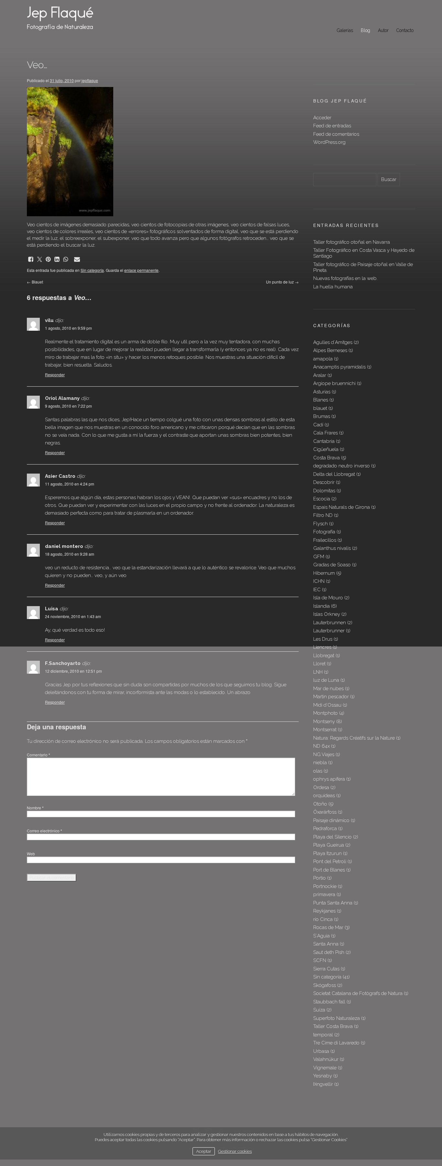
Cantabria (324, 441)
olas (317, 771)
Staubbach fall (329, 1002)
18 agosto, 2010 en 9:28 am (69, 554)
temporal (323, 1035)
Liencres (322, 647)
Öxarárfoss (325, 812)
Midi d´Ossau (327, 705)
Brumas (321, 416)
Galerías (345, 30)
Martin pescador (331, 697)
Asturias (321, 392)
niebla (320, 762)
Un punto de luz (282, 281)
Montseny (324, 721)
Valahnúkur (325, 1059)
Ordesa (321, 787)
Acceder (322, 118)
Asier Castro (60, 476)
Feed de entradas (332, 126)
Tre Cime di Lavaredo (336, 1043)
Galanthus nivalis (332, 548)
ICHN (319, 581)
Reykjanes (324, 911)
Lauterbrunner (329, 631)
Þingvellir (323, 1084)
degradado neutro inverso (341, 466)
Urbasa (321, 1051)
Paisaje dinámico (331, 820)
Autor (383, 30)
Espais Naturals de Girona (341, 507)
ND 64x (321, 746)
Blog (365, 30)
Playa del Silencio (332, 837)
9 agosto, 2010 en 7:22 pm (68, 406)
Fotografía (324, 532)
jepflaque (90, 80)
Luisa (51, 609)
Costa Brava (326, 458)
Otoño (320, 804)
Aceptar (203, 1151)
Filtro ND (323, 515)
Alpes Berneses (330, 350)
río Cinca (323, 919)
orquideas (324, 795)
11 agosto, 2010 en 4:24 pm (69, 484)
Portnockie (325, 886)
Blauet (35, 281)
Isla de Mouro (328, 598)
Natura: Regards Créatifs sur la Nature (354, 738)
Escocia (321, 499)
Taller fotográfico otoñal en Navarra (351, 242)
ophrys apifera (329, 779)
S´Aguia (321, 936)
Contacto (405, 30)
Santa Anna (325, 944)
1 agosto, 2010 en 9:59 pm (68, 328)
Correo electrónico (44, 830)
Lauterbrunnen (329, 623)
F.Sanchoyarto (63, 663)
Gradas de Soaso (332, 565)
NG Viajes (323, 754)
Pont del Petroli (329, 861)
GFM (318, 557)
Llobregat (323, 655)
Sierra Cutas (326, 969)
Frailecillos (324, 540)
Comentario (38, 754)
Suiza (319, 1010)
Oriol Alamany (62, 398)
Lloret (319, 664)
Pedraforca (325, 828)
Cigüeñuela (325, 449)
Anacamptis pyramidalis (339, 367)
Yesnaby (322, 1076)
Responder (55, 374)
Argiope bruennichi (334, 383)
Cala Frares (325, 433)
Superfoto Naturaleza (336, 1018)
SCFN (319, 960)
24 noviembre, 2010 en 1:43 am (73, 616)
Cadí (318, 425)
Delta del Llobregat (334, 474)
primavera (324, 894)
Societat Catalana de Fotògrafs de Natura (358, 993)
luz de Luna (326, 680)
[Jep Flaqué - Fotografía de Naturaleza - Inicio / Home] (67, 18)
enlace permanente (141, 270)
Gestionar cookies (235, 1151)
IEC (317, 590)
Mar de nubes (328, 688)
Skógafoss (324, 985)
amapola (323, 359)
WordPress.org (329, 142)
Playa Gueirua (328, 845)
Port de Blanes (329, 870)
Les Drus (322, 639)
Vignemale (325, 1068)
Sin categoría (92, 270)
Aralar (319, 375)
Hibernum (324, 573)
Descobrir (324, 482)
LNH (318, 672)
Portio (319, 878)
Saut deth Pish (328, 952)
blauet (320, 408)
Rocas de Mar (328, 927)
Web (31, 853)
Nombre (35, 807)
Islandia (321, 606)
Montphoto (325, 713)
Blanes (320, 400)
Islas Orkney (326, 614)
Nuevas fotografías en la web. (345, 278)
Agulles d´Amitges (332, 342)
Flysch (320, 524)
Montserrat (325, 730)
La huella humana (333, 287)
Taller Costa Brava (333, 1026)
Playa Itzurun (327, 853)
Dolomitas (324, 491)
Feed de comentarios (336, 134)
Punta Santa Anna (332, 903)
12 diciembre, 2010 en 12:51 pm (73, 671)
